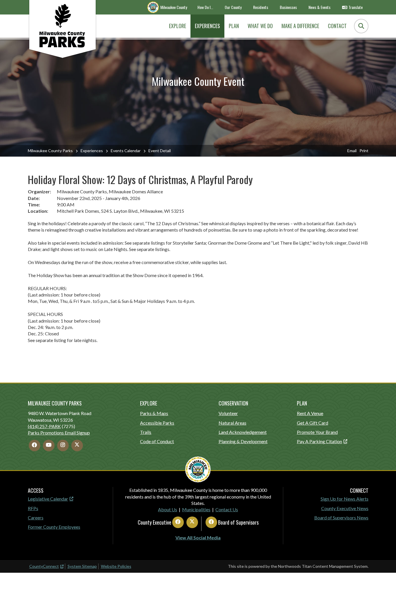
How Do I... (205, 7)
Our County (233, 7)
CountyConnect (44, 566)
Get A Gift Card (312, 422)
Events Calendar (126, 150)
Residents (260, 7)
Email (352, 150)
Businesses (288, 7)
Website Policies (116, 566)
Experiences (92, 150)
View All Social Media (198, 537)
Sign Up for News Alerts (344, 498)
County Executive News (344, 508)
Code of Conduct (157, 441)
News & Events (319, 7)
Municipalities (196, 509)
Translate (355, 7)
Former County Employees (54, 527)
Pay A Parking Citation (319, 441)
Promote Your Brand (317, 432)
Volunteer (228, 413)
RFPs (33, 508)
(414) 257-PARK (44, 426)
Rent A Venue (310, 413)
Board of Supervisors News (341, 517)
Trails (145, 432)
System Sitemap (82, 566)
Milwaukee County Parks (50, 150)
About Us (167, 509)
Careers (35, 517)
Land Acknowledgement (243, 432)
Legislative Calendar (48, 498)
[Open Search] (361, 26)
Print (363, 150)
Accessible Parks (157, 422)
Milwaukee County (173, 7)
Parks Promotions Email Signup (59, 432)
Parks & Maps (154, 413)
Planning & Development (243, 441)
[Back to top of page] (384, 588)
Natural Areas (232, 422)
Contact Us (226, 509)
